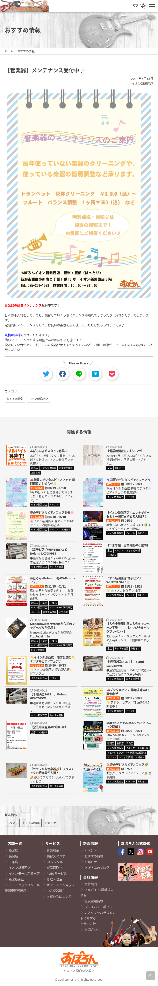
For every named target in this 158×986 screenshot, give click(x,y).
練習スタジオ (56, 856)
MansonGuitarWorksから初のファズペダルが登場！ (52, 626)
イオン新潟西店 (142, 83)
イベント (12, 823)
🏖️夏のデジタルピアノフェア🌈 (127, 765)
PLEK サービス (57, 873)
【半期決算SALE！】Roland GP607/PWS (48, 696)
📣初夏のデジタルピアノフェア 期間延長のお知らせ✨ (52, 482)
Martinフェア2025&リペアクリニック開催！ (128, 725)
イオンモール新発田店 (24, 873)
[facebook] (62, 374)
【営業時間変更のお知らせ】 (125, 451)
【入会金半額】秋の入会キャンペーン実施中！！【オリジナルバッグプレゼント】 (128, 627)
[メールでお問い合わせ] (135, 6)
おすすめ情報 (15, 399)
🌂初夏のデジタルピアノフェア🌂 (128, 480)
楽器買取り (54, 868)
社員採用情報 (94, 901)
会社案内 (91, 884)
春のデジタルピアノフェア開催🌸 (52, 513)
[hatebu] (95, 374)
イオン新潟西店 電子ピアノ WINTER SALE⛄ (125, 580)
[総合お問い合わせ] (143, 6)
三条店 (13, 862)
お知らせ (50, 823)
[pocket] (112, 374)
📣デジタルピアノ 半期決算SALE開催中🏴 (127, 692)
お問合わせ (92, 929)
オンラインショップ (60, 885)
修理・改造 (54, 879)
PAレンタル (55, 862)
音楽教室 (53, 850)
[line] (79, 374)
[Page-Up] (150, 975)
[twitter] (46, 374)
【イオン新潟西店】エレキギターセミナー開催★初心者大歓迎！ (128, 514)
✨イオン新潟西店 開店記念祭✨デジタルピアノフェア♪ (52, 659)
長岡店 (13, 856)
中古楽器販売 (56, 891)
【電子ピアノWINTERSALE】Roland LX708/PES (49, 551)
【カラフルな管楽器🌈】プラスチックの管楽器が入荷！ (52, 771)
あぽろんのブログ (97, 868)
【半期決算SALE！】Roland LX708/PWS (125, 664)
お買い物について (59, 896)
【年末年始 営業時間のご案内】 (128, 545)
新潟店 (13, 850)
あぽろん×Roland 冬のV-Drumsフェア (52, 580)
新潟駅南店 (16, 879)
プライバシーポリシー (100, 907)
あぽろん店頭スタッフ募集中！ (50, 451)
